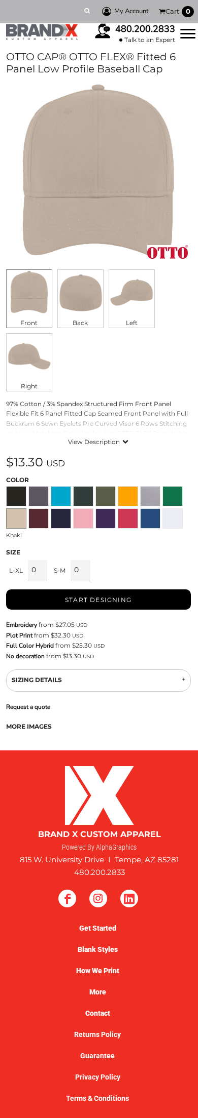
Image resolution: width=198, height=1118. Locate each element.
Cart (178, 11)
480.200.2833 (145, 29)
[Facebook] (67, 898)
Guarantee (97, 1056)
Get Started (97, 928)
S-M (59, 570)
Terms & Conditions (97, 1098)
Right (29, 386)
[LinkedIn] (129, 898)
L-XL (16, 570)
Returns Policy (97, 1034)
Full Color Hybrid (30, 646)
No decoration (25, 656)
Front (29, 323)
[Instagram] (98, 898)
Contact (97, 1013)
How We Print (97, 971)
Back (80, 323)
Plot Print (19, 635)
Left (132, 323)
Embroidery (21, 625)
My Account (131, 11)
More (97, 992)
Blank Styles (98, 949)
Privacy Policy (97, 1077)
